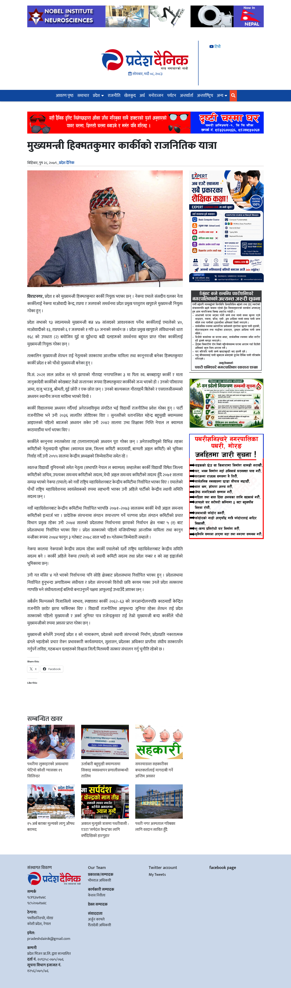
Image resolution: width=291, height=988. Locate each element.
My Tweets (157, 875)
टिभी (217, 47)
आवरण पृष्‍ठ (64, 95)
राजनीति (114, 95)
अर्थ (142, 95)
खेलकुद (130, 95)
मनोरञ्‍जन (156, 95)
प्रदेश (96, 95)
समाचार (83, 95)
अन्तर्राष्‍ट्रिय (205, 95)
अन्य (220, 95)
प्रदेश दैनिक (66, 163)
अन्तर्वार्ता (186, 95)
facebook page (222, 867)
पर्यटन (171, 95)
